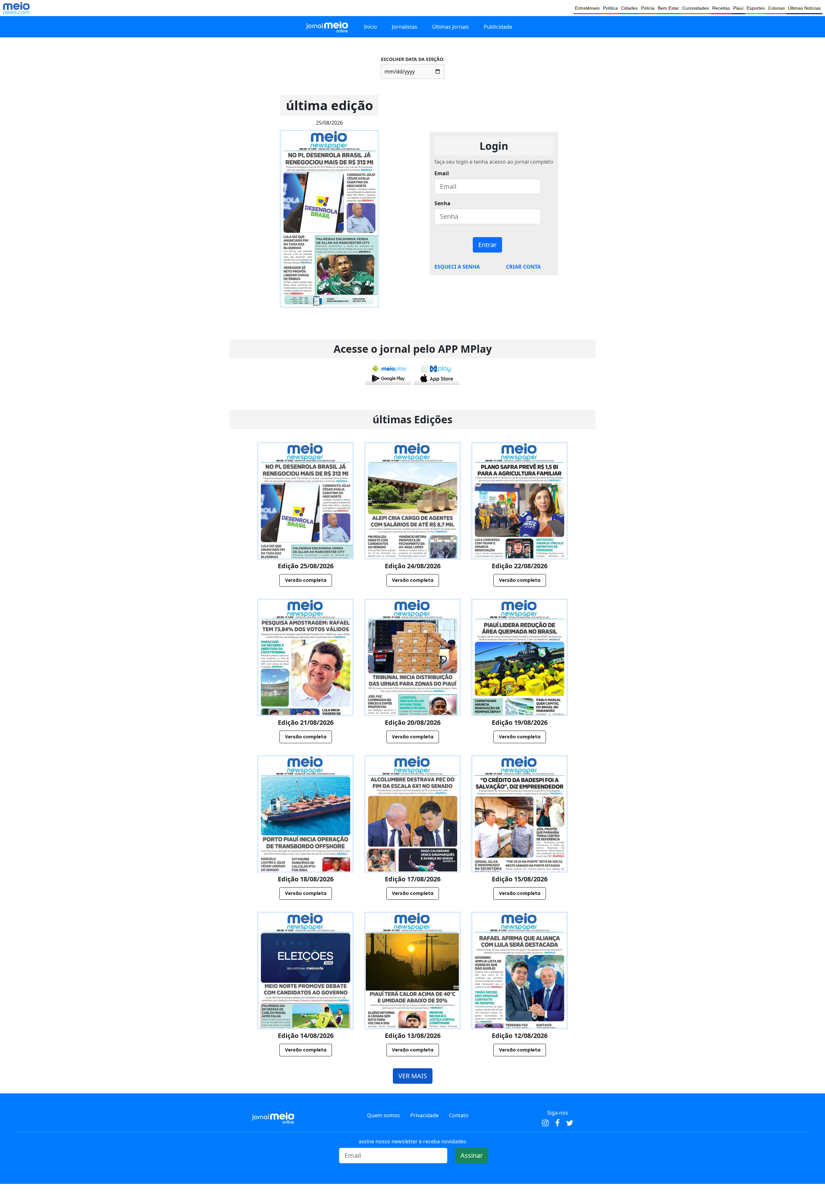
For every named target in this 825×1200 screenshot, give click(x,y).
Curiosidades (695, 8)
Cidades (629, 8)
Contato (459, 1115)
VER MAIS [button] (412, 1075)
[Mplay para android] (388, 373)
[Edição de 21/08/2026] (305, 685)
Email (441, 173)
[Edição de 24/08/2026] (412, 528)
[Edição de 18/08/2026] (305, 841)
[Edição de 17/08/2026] (412, 841)
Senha (442, 203)
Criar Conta (523, 266)
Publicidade (498, 26)
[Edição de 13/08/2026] (412, 998)
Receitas (721, 8)
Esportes (756, 8)
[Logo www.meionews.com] (16, 8)
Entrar (487, 244)
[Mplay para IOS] (436, 373)
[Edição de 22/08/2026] (519, 528)
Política (610, 8)
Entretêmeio (587, 8)
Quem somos (383, 1115)
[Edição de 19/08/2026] (519, 685)
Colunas (776, 8)
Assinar (472, 1155)
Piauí (738, 8)
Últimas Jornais (450, 26)
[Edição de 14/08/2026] (305, 998)
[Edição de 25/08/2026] (305, 528)
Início (370, 26)
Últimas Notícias (804, 8)
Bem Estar (668, 8)
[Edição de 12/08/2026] (519, 998)
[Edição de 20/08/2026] (412, 685)
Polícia (648, 8)
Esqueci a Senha (457, 266)
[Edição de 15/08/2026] (519, 841)
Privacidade (424, 1115)
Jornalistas (404, 26)
